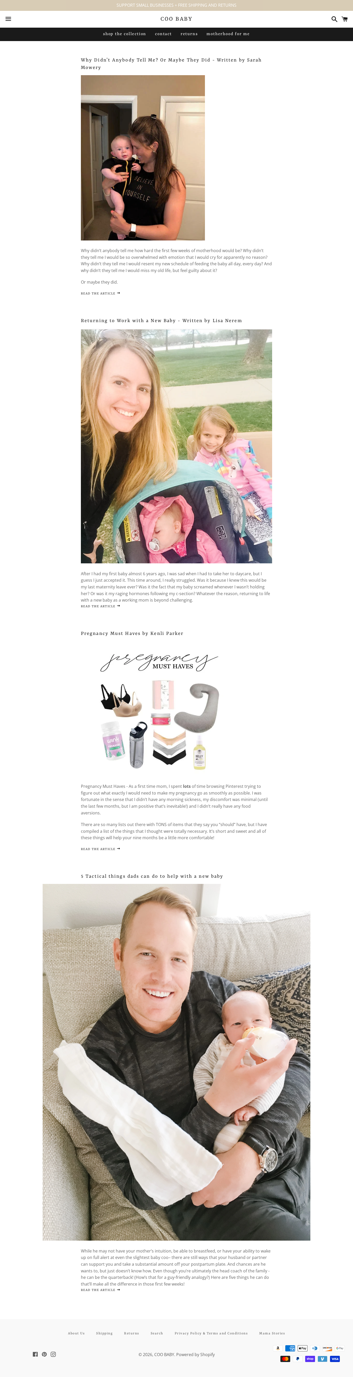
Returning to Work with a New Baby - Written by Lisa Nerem (161, 321)
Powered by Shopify (195, 1354)
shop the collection (124, 34)
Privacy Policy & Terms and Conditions (211, 1333)
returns (189, 34)
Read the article (99, 293)
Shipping (104, 1333)
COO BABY (176, 19)
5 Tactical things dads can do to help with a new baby (152, 876)
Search (157, 1333)
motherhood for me (228, 34)
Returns (131, 1333)
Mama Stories (272, 1333)
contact (163, 34)
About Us (76, 1333)
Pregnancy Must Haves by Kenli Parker (132, 633)
